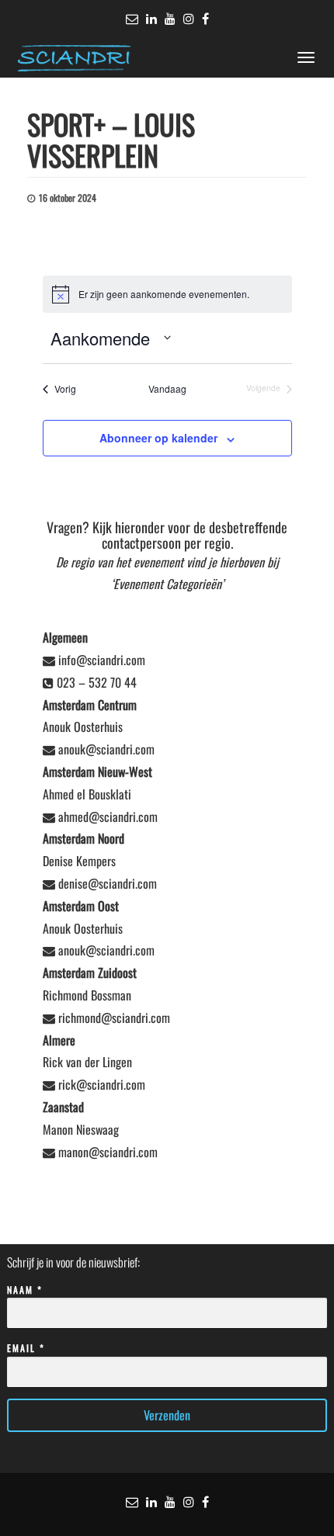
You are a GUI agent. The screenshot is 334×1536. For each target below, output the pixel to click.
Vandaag (167, 389)
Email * (26, 1347)
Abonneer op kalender (158, 438)
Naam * (25, 1289)
